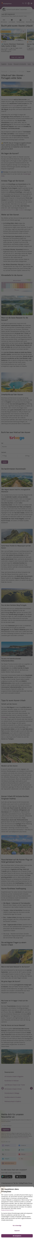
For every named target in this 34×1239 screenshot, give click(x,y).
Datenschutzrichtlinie (7, 1210)
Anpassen (17, 1230)
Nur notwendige (17, 1225)
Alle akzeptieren (17, 1236)
